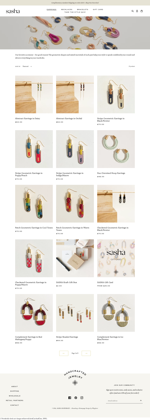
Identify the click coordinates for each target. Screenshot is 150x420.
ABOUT (14, 386)
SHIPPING (14, 391)
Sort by (17, 66)
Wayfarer (95, 408)
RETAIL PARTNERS (14, 400)
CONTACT (14, 405)
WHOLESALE (15, 396)
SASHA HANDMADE (63, 408)
